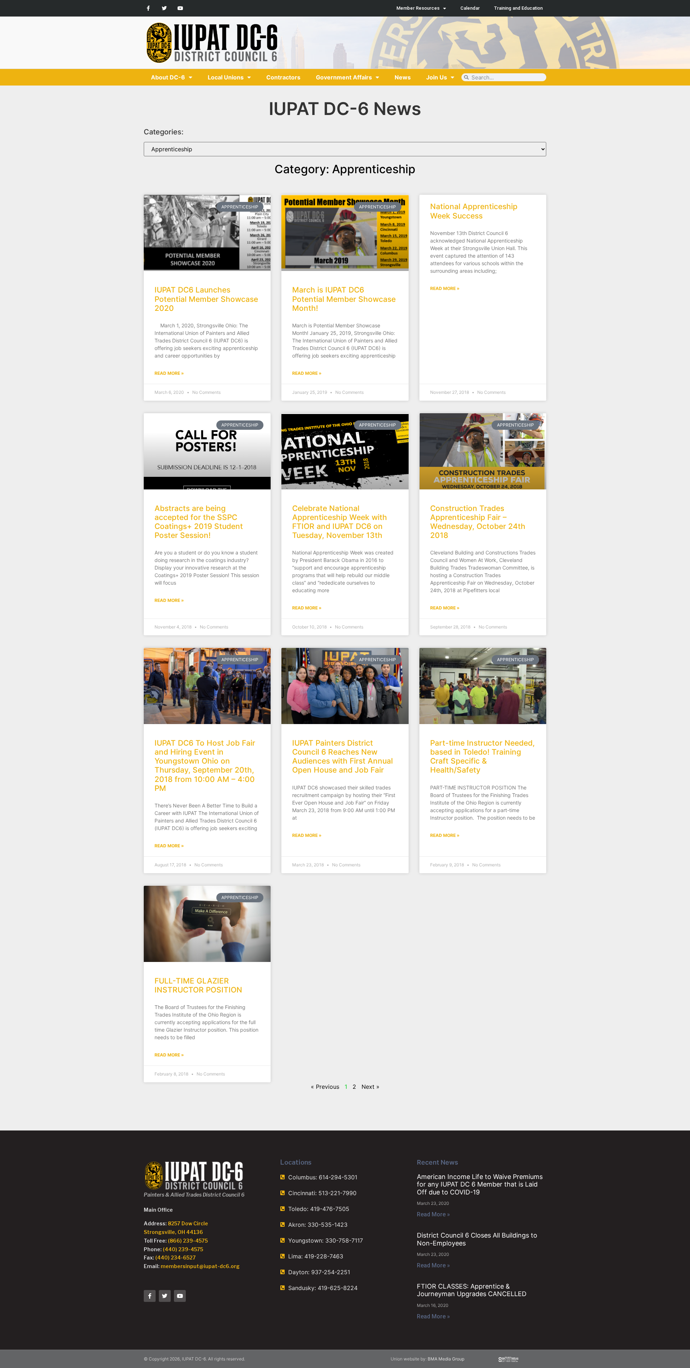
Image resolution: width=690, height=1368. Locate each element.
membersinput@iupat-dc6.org (200, 1266)
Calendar (470, 8)
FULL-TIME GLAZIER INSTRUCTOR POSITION (198, 985)
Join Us (436, 77)
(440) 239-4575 (183, 1249)
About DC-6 (168, 77)
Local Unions (226, 77)
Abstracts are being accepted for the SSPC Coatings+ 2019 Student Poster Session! (199, 522)
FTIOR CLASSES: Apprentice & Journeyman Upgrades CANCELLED (471, 1290)
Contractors (283, 77)
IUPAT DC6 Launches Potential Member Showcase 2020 (206, 298)
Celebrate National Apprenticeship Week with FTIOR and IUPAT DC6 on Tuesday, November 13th (339, 522)
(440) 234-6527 (175, 1257)
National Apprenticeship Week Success (474, 211)
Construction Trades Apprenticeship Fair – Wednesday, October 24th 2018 (477, 522)
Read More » (169, 373)
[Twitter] (164, 8)
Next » (371, 1086)
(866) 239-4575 (188, 1241)
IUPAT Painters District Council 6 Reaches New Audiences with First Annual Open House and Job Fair (342, 756)
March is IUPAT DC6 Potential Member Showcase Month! (344, 298)
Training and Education (518, 8)
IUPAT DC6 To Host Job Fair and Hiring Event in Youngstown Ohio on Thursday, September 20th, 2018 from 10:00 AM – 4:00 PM (205, 765)
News (403, 77)
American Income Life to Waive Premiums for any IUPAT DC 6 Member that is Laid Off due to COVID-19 (480, 1184)
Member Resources (418, 8)
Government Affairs (344, 77)
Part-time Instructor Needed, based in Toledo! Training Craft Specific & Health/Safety (482, 756)
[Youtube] (180, 8)
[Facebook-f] (148, 8)
